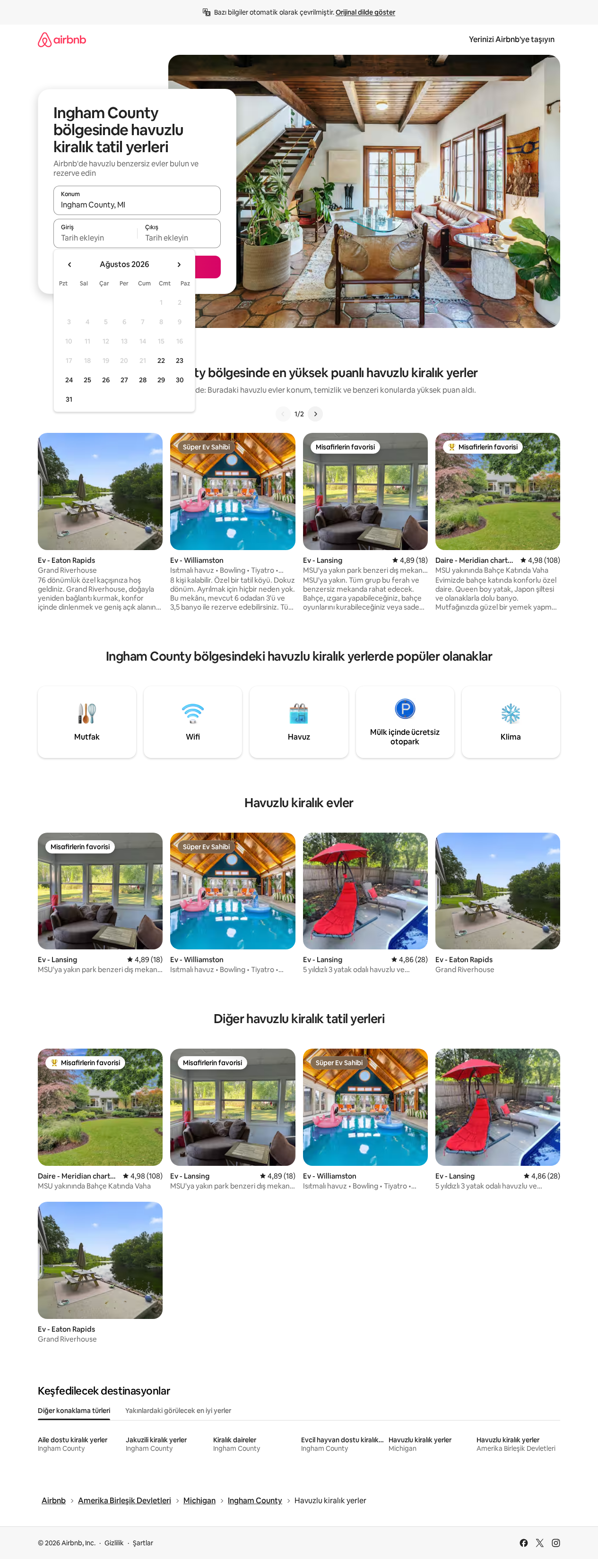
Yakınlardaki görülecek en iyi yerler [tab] (178, 1410)
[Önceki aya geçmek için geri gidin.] (70, 264)
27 (124, 380)
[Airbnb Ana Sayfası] (62, 39)
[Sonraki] (315, 414)
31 (69, 399)
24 (69, 380)
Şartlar (143, 1543)
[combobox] (137, 204)
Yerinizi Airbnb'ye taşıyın (512, 39)
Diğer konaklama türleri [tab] (74, 1410)
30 (180, 380)
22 (161, 360)
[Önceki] (283, 414)
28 (143, 380)
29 (161, 380)
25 (87, 380)
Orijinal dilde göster (365, 12)
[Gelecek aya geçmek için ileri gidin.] (179, 264)
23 (179, 360)
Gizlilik (114, 1543)
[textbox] (95, 237)
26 (106, 380)
